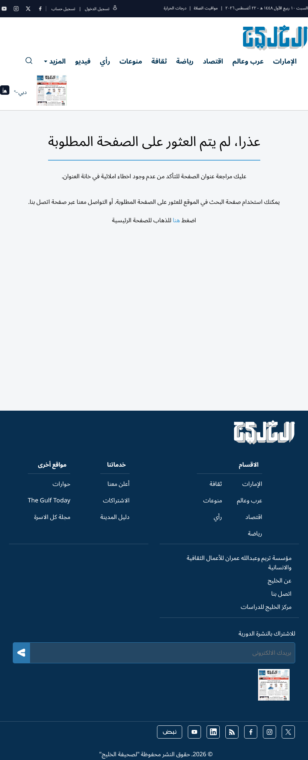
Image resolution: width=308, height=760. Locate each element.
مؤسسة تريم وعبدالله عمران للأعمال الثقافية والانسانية (239, 563)
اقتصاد (213, 61)
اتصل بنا (281, 593)
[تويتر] (28, 8)
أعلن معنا (118, 484)
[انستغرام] (16, 8)
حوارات (61, 484)
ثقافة (159, 61)
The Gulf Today (49, 500)
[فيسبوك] (40, 8)
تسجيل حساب (63, 9)
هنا (176, 220)
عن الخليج (279, 580)
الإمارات (285, 61)
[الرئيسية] (264, 442)
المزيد (57, 61)
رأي (105, 61)
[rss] (232, 732)
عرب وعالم (248, 61)
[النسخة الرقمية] (52, 92)
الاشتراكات (116, 500)
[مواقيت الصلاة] (4, 92)
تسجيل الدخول (97, 9)
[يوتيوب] (4, 8)
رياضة (184, 61)
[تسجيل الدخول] (115, 9)
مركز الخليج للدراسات (266, 607)
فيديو (83, 61)
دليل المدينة (115, 517)
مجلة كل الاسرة (52, 517)
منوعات (130, 61)
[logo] (275, 37)
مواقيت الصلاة (206, 8)
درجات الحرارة (175, 8)
